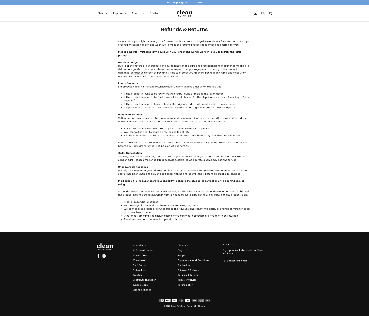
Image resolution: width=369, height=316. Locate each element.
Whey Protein (140, 255)
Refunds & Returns (188, 274)
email (130, 52)
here (182, 146)
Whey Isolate (140, 260)
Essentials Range (142, 289)
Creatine (138, 274)
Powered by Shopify (196, 306)
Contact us (184, 264)
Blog (180, 250)
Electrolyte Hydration (144, 279)
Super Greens (140, 284)
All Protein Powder (143, 250)
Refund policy (185, 284)
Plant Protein (140, 264)
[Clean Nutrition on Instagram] (104, 256)
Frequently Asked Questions (193, 260)
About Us (138, 13)
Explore (118, 13)
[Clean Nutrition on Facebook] (98, 256)
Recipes (182, 255)
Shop (101, 13)
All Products (139, 245)
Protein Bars (139, 270)
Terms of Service (187, 279)
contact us (137, 72)
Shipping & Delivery (188, 270)
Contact (155, 13)
